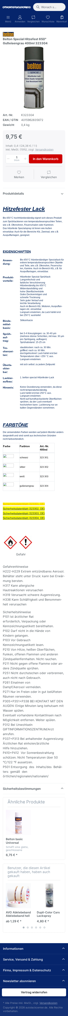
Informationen (13, 949)
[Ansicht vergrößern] (34, 77)
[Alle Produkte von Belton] (8, 34)
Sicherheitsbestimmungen (22, 789)
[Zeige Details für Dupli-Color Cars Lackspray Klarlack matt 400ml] (49, 895)
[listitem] (34, 77)
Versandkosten (44, 149)
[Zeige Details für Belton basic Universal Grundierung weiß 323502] (18, 822)
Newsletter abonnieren (19, 981)
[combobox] (49, 7)
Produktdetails (13, 193)
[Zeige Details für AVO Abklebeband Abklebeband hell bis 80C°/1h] (18, 895)
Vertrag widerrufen (34, 992)
